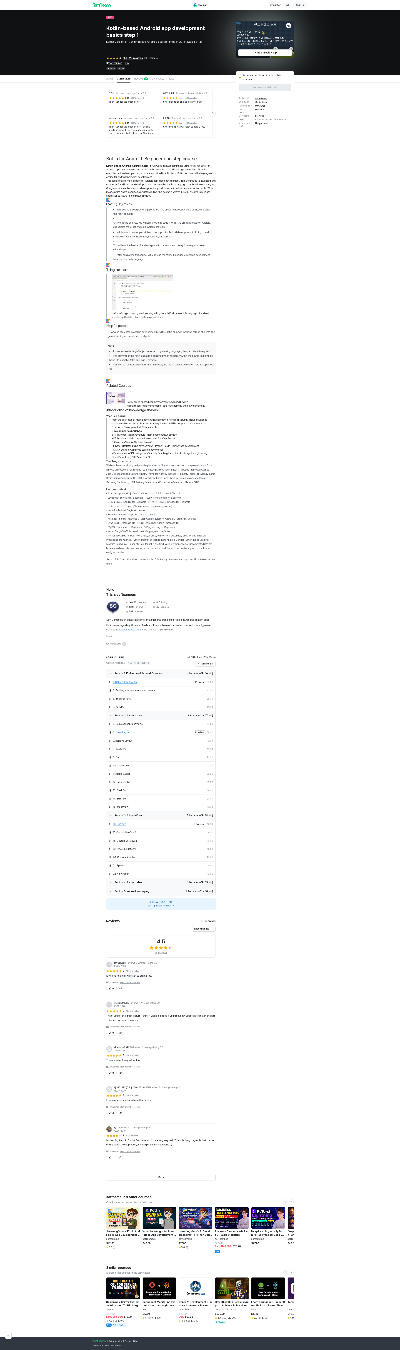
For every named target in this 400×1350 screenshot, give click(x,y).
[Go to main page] (99, 1341)
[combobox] (204, 929)
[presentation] (265, 52)
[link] (157, 682)
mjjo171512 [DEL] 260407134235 (131, 1087)
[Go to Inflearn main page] (101, 5)
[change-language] (287, 5)
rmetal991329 (121, 1003)
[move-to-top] (8, 1335)
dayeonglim (119, 963)
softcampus (115, 63)
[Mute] (288, 25)
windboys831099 (123, 1047)
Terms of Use (131, 1341)
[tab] (109, 79)
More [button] (109, 636)
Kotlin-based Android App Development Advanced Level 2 (157, 402)
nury (127, 63)
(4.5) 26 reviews (133, 58)
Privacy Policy (115, 1341)
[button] (265, 39)
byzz (116, 1127)
